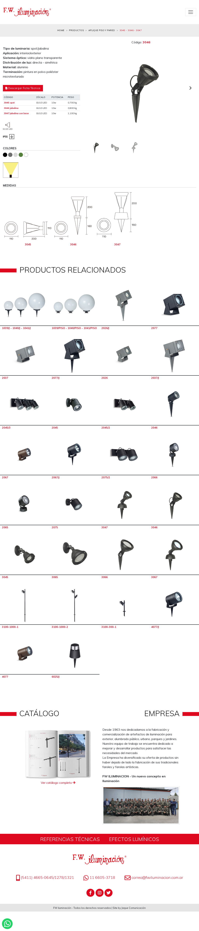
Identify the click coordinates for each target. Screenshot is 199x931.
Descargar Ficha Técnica (24, 88)
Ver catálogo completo (57, 783)
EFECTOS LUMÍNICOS (134, 839)
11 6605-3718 (102, 877)
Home (61, 30)
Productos (76, 30)
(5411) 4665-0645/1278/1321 (47, 877)
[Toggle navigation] (190, 12)
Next (190, 88)
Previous (92, 88)
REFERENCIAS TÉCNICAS (70, 839)
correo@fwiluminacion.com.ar (157, 877)
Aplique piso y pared (101, 30)
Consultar (25, 306)
